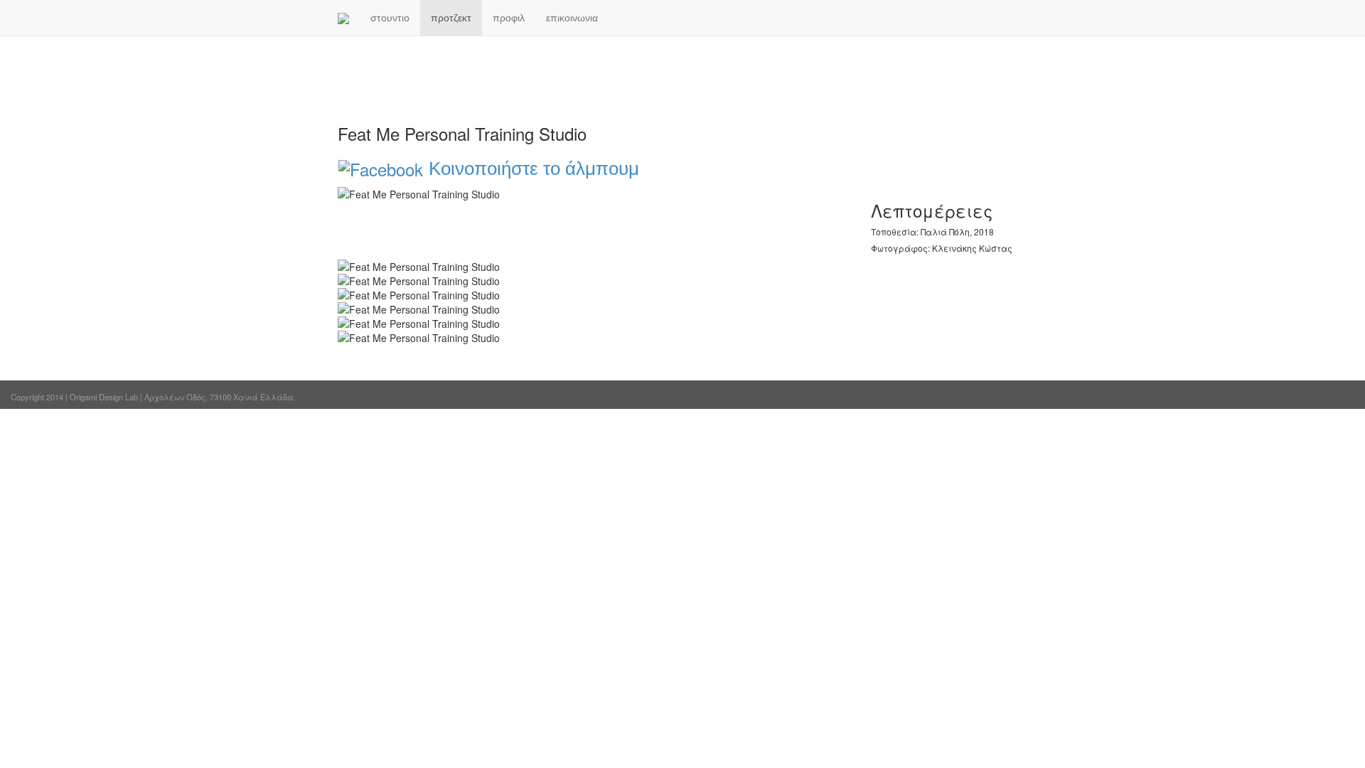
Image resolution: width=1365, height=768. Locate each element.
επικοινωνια (572, 17)
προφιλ (509, 17)
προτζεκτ (451, 17)
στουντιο (390, 17)
